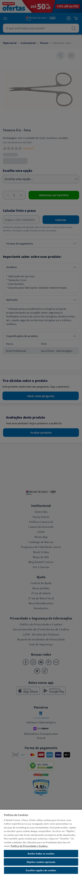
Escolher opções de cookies (41, 870)
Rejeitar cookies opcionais (41, 862)
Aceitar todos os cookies (41, 853)
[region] (41, 842)
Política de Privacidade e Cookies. (29, 846)
